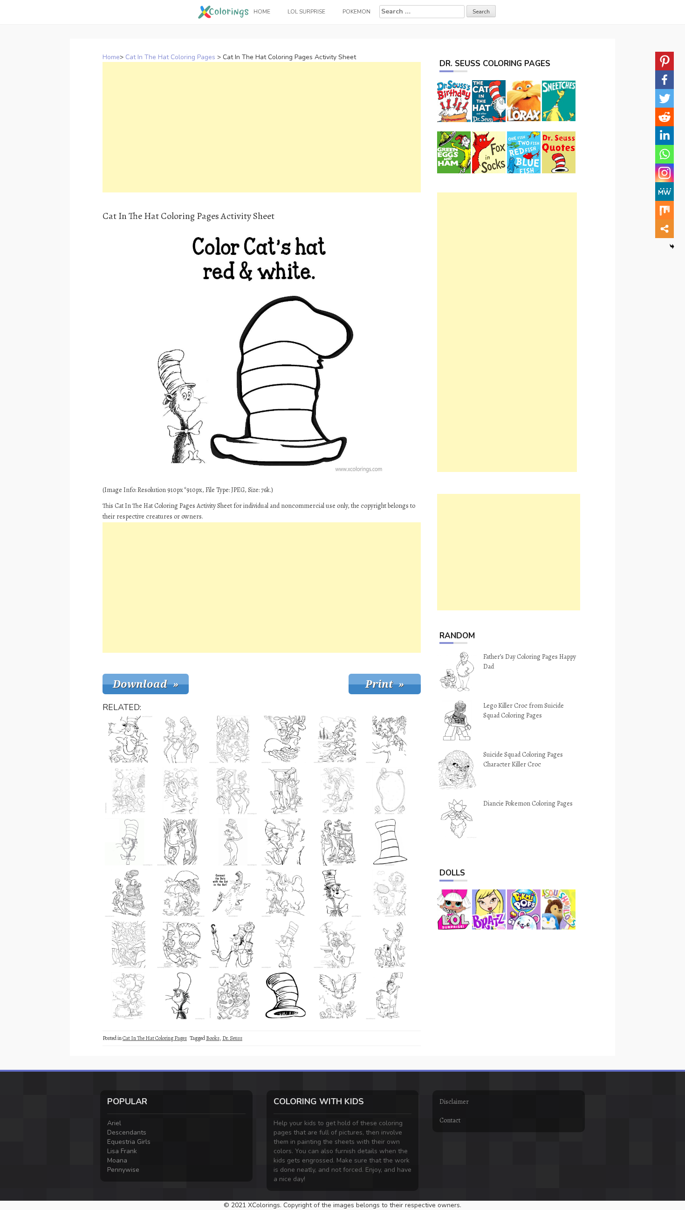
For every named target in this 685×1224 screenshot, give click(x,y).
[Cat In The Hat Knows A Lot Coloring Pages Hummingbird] (128, 739)
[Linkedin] (664, 135)
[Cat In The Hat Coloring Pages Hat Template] (389, 842)
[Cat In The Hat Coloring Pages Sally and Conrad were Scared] (285, 790)
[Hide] (672, 246)
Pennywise (123, 1169)
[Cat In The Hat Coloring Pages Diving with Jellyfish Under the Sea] (285, 739)
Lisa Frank (122, 1151)
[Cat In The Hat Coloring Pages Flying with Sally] (337, 842)
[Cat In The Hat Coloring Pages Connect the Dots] (233, 893)
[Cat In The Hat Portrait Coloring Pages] (180, 995)
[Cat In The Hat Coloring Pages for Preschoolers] (337, 893)
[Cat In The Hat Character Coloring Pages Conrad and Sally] (389, 944)
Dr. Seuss (232, 1038)
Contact (449, 1120)
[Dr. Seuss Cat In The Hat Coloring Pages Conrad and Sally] (128, 944)
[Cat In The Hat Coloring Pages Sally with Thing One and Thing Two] (389, 893)
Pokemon (356, 11)
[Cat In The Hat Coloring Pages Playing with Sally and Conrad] (180, 790)
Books (212, 1038)
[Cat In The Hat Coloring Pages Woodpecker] (285, 842)
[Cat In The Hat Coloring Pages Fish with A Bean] (128, 995)
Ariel (114, 1123)
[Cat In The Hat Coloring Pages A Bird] (337, 739)
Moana (117, 1160)
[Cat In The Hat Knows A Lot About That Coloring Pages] (233, 944)
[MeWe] (664, 191)
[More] (664, 228)
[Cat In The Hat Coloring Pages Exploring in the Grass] (180, 842)
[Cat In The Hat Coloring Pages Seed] (389, 790)
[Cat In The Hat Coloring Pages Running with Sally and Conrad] (233, 739)
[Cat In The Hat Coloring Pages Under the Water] (180, 893)
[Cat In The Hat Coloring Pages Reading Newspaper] (389, 995)
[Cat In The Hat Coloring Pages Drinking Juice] (180, 739)
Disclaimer (454, 1101)
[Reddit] (664, 117)
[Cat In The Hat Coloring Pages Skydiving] (337, 790)
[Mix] (664, 210)
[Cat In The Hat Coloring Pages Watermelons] (128, 893)
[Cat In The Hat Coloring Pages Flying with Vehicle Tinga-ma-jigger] (337, 944)
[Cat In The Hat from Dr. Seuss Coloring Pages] (285, 944)
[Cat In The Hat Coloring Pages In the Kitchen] (233, 790)
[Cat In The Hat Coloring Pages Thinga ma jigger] (233, 995)
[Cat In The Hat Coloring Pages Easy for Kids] (128, 842)
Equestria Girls (129, 1141)
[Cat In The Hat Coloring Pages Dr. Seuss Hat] (285, 995)
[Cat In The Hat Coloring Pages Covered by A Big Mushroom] (128, 790)
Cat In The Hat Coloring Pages (170, 57)
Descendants (126, 1132)
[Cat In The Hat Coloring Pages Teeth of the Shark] (180, 944)
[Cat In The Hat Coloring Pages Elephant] (285, 893)
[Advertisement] (262, 127)
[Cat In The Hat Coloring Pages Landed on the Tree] (389, 739)
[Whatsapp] (664, 154)
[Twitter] (664, 98)
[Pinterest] (664, 61)
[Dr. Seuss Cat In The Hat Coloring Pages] (233, 842)
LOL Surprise (306, 11)
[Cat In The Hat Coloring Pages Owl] (337, 995)
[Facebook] (664, 79)
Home (111, 57)
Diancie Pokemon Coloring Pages (528, 803)
